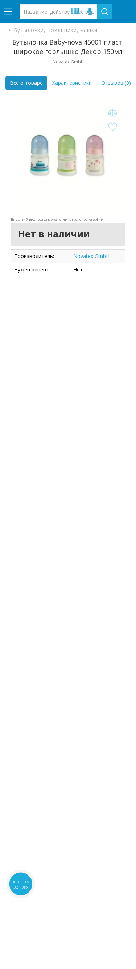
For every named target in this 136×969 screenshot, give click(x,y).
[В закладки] (112, 127)
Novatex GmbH (91, 256)
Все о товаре (26, 82)
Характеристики (72, 82)
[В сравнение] (112, 113)
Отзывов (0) (116, 82)
